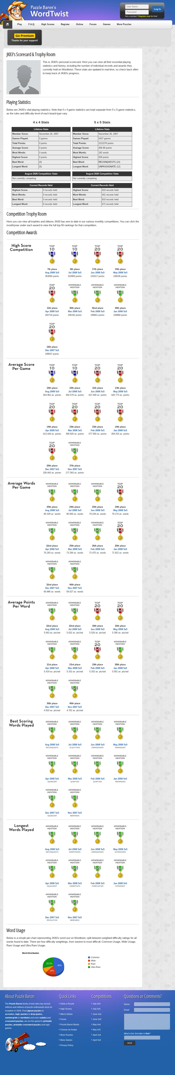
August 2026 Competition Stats (41, 173)
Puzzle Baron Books (69, 1024)
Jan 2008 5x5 (120, 311)
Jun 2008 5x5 (97, 272)
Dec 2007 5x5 (52, 350)
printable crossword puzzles (27, 1025)
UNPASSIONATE (107, 166)
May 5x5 (97, 1029)
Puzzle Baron (15, 1004)
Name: (127, 1004)
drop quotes (36, 1014)
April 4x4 (97, 1035)
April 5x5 (97, 1040)
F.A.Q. (31, 24)
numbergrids (11, 1018)
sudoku (43, 1018)
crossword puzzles (14, 1021)
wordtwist (25, 1018)
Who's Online (66, 1014)
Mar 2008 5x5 (75, 311)
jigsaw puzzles (35, 1011)
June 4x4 (97, 1014)
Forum (93, 24)
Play (19, 24)
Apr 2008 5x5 (52, 311)
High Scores (47, 24)
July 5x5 (96, 1009)
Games (106, 24)
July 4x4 (96, 1004)
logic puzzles (21, 1014)
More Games (66, 1040)
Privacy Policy (66, 1045)
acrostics (9, 1014)
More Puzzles (124, 24)
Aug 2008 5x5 (52, 272)
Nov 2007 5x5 (75, 469)
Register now (144, 16)
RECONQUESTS (107, 162)
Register (65, 24)
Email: (127, 1010)
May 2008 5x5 (120, 272)
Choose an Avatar (68, 1029)
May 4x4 (97, 1024)
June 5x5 (97, 1019)
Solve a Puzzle (67, 1004)
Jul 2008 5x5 (74, 272)
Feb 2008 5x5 (97, 311)
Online (79, 24)
